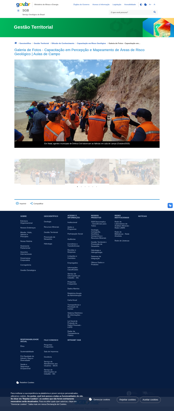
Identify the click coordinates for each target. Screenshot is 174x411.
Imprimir (22, 204)
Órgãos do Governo (81, 4)
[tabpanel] (87, 171)
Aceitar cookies (150, 399)
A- (155, 4)
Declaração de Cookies (56, 404)
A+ (150, 4)
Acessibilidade (130, 4)
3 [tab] (85, 186)
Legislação (117, 4)
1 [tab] (77, 186)
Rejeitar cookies (127, 399)
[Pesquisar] (155, 12)
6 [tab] (96, 186)
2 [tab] (81, 186)
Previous (12, 171)
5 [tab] (92, 186)
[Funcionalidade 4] (141, 5)
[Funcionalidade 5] (145, 5)
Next (161, 171)
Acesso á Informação (101, 4)
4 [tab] (89, 186)
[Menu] (18, 11)
